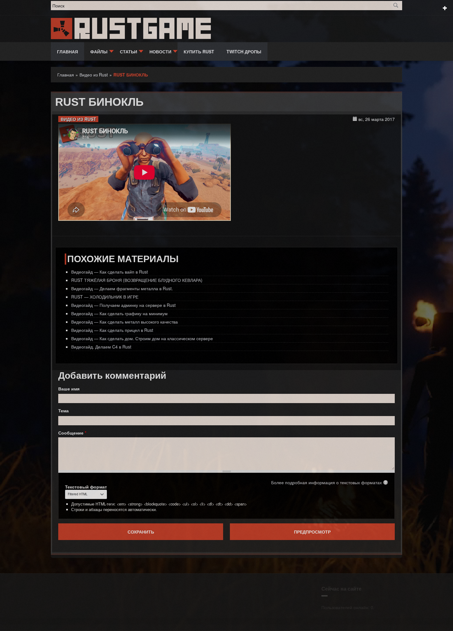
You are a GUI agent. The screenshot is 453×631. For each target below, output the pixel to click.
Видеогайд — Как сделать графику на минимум (119, 313)
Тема (63, 410)
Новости (160, 51)
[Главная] (62, 28)
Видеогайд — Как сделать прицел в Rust (112, 330)
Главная (67, 51)
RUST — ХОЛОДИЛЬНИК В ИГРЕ (104, 297)
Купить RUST (199, 51)
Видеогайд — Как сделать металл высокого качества (124, 322)
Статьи (128, 51)
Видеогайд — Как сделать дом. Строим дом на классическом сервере (142, 338)
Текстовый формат (86, 487)
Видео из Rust (78, 119)
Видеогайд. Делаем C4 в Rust (101, 347)
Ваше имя (69, 389)
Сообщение (72, 433)
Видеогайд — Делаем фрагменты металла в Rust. (122, 288)
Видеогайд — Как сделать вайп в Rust (109, 272)
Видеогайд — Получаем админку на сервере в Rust (123, 305)
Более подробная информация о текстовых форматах (326, 482)
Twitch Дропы (243, 51)
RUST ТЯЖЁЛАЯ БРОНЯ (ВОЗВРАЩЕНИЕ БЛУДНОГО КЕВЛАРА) (136, 280)
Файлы (99, 51)
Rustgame (144, 28)
